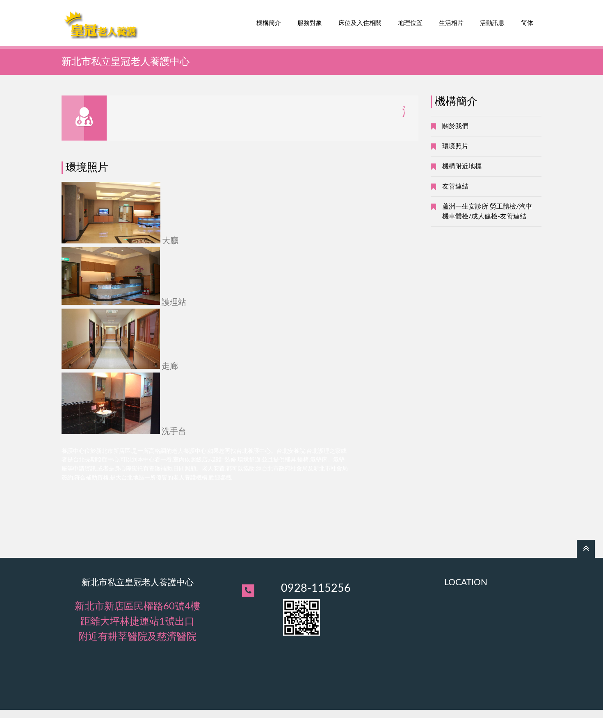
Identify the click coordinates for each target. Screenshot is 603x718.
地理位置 (410, 23)
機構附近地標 (462, 166)
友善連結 (455, 186)
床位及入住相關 (359, 23)
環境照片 (455, 146)
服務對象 (309, 23)
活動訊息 (492, 23)
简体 (527, 23)
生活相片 (451, 23)
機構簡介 (268, 23)
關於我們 (455, 126)
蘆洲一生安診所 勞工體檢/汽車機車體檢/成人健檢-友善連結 (487, 211)
